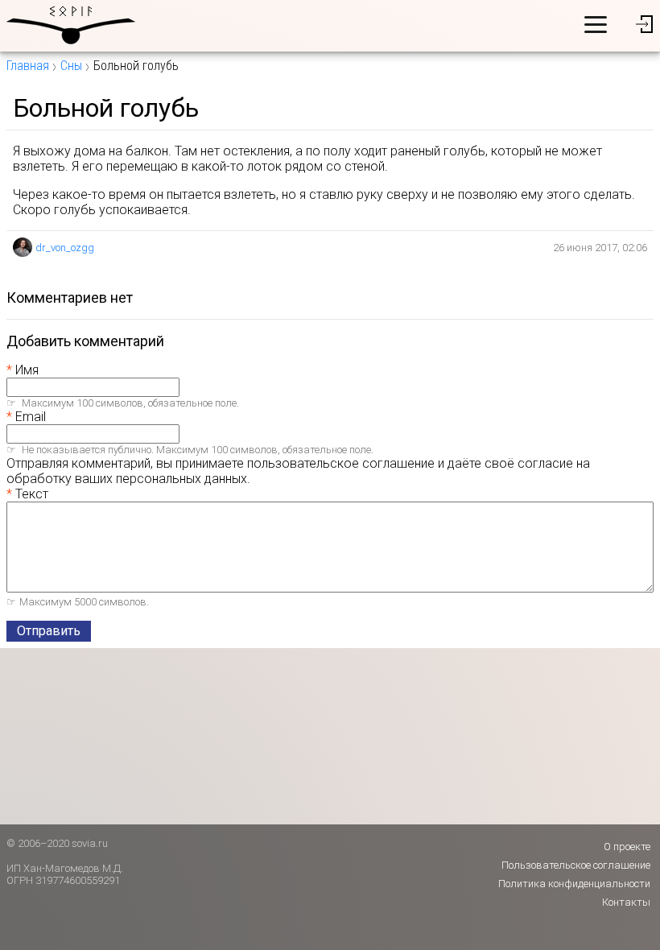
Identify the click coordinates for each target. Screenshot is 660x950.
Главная (27, 65)
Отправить (48, 630)
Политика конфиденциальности (574, 884)
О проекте (627, 847)
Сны (71, 65)
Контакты (626, 902)
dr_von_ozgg (64, 248)
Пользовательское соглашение (575, 865)
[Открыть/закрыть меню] (595, 24)
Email (30, 416)
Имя (27, 370)
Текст (31, 494)
